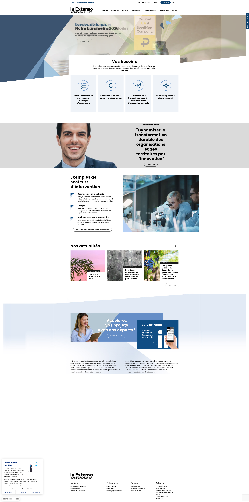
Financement (75, 489)
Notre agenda (160, 489)
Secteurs (115, 11)
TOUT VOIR (172, 285)
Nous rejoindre (136, 491)
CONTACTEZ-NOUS (117, 335)
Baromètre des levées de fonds (164, 493)
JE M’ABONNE (150, 343)
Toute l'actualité (161, 487)
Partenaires (136, 11)
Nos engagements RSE (86, 36)
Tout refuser (8, 492)
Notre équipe (135, 487)
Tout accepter (36, 492)
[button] (11, 499)
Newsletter (159, 498)
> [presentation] (169, 246)
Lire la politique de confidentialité (12, 486)
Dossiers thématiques (163, 491)
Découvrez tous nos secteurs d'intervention (92, 229)
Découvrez (151, 164)
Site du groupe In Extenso (148, 3)
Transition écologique (78, 491)
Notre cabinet (150, 11)
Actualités (164, 11)
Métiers (105, 11)
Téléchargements (162, 496)
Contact (165, 3)
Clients (125, 11)
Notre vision (110, 489)
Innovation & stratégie (78, 487)
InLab (174, 11)
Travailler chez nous (138, 489)
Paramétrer (22, 492)
